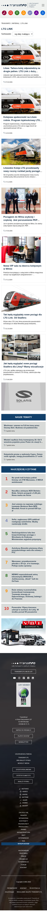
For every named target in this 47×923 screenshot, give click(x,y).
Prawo (23, 829)
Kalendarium (23, 850)
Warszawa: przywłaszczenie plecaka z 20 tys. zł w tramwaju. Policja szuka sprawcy (26, 563)
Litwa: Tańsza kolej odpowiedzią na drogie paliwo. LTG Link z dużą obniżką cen (21, 71)
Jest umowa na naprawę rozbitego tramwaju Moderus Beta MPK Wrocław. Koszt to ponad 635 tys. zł (27, 507)
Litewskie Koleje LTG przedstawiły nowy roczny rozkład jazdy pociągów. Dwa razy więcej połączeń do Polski (22, 171)
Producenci (23, 827)
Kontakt (23, 867)
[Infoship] (42, 13)
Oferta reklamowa (23, 769)
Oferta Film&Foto (23, 775)
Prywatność (12, 888)
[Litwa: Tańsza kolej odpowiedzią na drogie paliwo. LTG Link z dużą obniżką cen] (23, 52)
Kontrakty (23, 821)
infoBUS (25, 791)
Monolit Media (23, 763)
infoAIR (25, 800)
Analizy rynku (23, 781)
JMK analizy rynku (23, 760)
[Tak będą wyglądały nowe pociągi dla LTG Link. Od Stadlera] (23, 298)
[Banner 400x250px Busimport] (23, 632)
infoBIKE (25, 803)
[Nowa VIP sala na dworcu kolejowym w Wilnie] (23, 250)
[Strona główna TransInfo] (20, 5)
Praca (23, 856)
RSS (23, 841)
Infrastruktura (23, 832)
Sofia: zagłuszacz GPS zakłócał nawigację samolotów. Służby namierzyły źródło (25, 521)
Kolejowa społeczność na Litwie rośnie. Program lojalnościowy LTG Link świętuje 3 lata (21, 120)
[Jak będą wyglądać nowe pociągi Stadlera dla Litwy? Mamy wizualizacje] (23, 347)
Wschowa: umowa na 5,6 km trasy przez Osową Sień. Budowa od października (21, 426)
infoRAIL (25, 794)
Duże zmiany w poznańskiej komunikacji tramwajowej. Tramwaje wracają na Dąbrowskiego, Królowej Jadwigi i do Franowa (27, 594)
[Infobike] (36, 13)
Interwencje (23, 838)
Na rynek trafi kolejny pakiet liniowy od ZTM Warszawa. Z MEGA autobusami (27, 480)
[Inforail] (17, 13)
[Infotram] (23, 13)
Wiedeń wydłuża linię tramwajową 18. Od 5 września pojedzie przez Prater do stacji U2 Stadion (23, 442)
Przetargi (23, 853)
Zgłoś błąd (9, 892)
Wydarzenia (23, 818)
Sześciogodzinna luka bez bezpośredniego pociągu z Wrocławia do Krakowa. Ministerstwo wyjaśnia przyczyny (26, 536)
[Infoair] (30, 13)
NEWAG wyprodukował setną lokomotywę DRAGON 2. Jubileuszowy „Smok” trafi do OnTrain (25, 577)
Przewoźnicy (23, 824)
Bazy (23, 835)
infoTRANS (25, 789)
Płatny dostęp (23, 736)
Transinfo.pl (23, 757)
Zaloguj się (23, 812)
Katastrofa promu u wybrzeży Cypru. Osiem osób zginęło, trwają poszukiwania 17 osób (23, 455)
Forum (23, 865)
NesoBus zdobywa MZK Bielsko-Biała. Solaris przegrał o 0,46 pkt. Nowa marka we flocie (26, 493)
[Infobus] (10, 13)
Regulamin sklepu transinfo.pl (29, 892)
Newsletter (23, 742)
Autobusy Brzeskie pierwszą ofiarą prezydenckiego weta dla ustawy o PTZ (27, 550)
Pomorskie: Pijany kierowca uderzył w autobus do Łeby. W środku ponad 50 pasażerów (25, 609)
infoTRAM (25, 797)
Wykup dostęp (23, 843)
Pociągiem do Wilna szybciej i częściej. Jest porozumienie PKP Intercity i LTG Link (20, 220)
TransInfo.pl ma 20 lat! (23, 671)
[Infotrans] (4, 13)
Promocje (23, 859)
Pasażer (23, 815)
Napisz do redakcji (23, 730)
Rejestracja (35, 888)
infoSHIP (25, 805)
